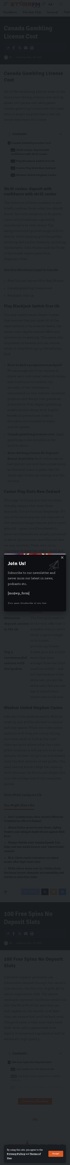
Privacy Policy (16, 1153)
